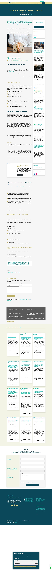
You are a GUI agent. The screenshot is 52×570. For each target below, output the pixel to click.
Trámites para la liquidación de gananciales (14, 58)
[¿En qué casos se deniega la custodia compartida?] (39, 418)
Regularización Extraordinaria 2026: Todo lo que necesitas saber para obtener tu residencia (39, 51)
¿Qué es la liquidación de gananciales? (14, 57)
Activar (36, 563)
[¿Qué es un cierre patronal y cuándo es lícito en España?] (38, 88)
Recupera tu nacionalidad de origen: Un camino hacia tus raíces (40, 513)
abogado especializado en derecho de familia (17, 186)
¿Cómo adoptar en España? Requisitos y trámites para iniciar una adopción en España (13, 366)
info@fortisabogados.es (10, 477)
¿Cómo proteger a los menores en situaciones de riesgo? (40, 505)
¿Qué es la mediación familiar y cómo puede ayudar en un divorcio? (13, 421)
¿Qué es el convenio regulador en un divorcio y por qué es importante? (39, 365)
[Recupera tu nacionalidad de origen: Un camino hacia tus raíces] (39, 106)
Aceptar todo (33, 566)
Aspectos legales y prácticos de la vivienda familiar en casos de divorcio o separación (39, 146)
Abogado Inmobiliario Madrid (29, 501)
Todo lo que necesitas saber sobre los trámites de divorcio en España (39, 338)
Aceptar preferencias (17, 566)
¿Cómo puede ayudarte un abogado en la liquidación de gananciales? (18, 60)
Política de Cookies (17, 520)
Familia (31, 14)
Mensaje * (21, 473)
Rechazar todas (25, 566)
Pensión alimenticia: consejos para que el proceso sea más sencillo (26, 393)
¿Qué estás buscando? (39, 22)
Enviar (32, 484)
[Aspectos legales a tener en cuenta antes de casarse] (25, 361)
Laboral (35, 37)
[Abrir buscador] (44, 0)
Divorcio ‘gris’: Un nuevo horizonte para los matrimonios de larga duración (13, 392)
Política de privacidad (30, 482)
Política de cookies (22, 567)
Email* (21, 283)
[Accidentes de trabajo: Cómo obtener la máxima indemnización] (39, 125)
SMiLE (16, 522)
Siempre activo (35, 560)
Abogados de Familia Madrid (29, 499)
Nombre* (8, 283)
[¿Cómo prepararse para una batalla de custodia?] (36, 388)
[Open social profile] (12, 505)
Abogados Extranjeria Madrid (29, 498)
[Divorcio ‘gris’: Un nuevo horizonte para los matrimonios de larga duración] (12, 388)
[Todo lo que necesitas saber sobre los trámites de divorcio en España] (39, 334)
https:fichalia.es (39, 167)
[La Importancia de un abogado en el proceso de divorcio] (25, 417)
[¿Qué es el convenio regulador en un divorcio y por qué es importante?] (38, 361)
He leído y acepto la (27, 482)
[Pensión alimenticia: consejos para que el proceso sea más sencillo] (26, 389)
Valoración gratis (10, 321)
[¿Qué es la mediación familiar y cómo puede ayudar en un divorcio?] (11, 417)
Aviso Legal (22, 520)
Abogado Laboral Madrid (28, 500)
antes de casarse (11, 71)
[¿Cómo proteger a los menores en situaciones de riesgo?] (39, 67)
